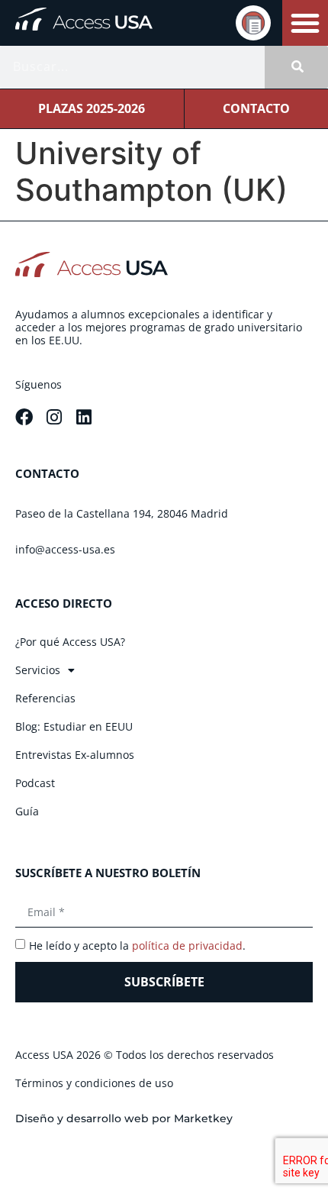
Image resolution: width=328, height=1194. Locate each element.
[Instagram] (54, 417)
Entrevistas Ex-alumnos (74, 754)
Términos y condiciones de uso (94, 1083)
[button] (305, 23)
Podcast (35, 783)
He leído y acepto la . (137, 945)
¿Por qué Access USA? (70, 641)
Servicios (37, 670)
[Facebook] (24, 417)
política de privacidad (187, 945)
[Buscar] (296, 67)
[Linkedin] (83, 417)
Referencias (45, 698)
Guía (27, 811)
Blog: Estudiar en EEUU (74, 726)
